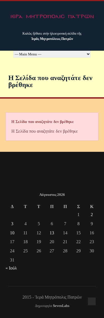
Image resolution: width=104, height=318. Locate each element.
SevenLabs (61, 306)
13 (52, 232)
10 (12, 232)
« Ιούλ (11, 268)
